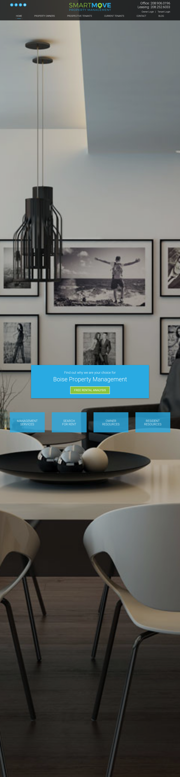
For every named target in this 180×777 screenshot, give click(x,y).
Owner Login (148, 11)
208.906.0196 (160, 3)
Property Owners (44, 16)
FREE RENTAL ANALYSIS (90, 390)
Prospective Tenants (79, 16)
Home (19, 16)
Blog (161, 16)
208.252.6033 (160, 7)
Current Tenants (114, 16)
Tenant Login (164, 11)
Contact (141, 16)
